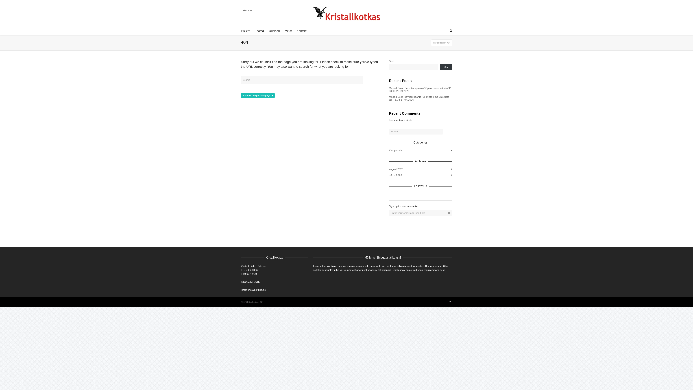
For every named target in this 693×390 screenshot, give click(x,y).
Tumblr (431, 194)
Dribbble (392, 194)
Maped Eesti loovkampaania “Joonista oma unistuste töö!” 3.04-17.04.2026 (419, 98)
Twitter (408, 194)
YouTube (423, 194)
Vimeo (416, 194)
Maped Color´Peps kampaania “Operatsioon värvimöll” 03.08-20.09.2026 (420, 89)
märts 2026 (395, 175)
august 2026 (396, 169)
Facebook (400, 194)
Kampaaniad (396, 150)
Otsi (391, 61)
